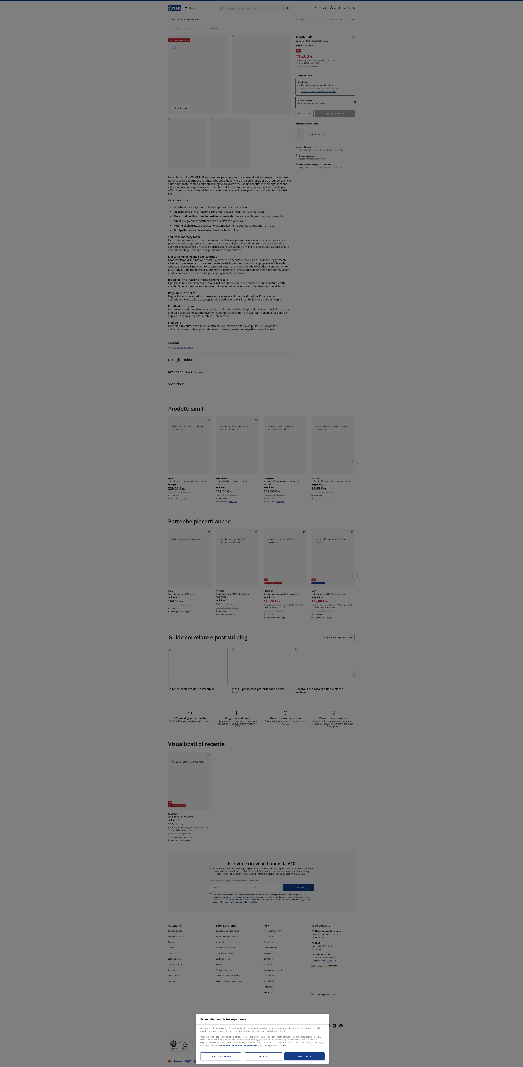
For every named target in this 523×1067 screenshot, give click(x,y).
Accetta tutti (304, 1056)
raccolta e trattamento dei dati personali (237, 1045)
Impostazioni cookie (220, 1056)
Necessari (263, 1056)
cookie (283, 1045)
